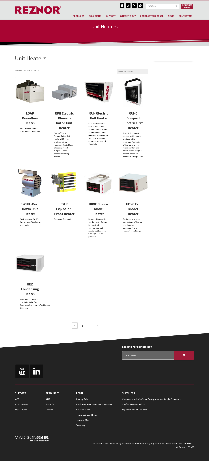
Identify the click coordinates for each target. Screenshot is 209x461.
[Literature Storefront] (140, 5)
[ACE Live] (128, 5)
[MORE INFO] (40, 134)
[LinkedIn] (36, 371)
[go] (176, 6)
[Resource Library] (122, 5)
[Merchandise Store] (134, 5)
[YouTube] (22, 371)
